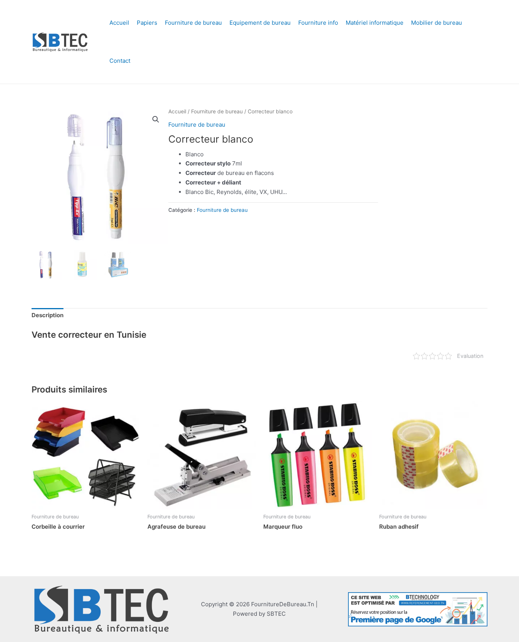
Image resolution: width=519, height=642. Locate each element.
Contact (119, 60)
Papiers (147, 22)
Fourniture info (318, 22)
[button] (156, 119)
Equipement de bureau (260, 22)
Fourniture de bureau (193, 22)
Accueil (119, 22)
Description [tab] (47, 315)
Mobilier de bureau (436, 22)
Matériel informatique (374, 22)
